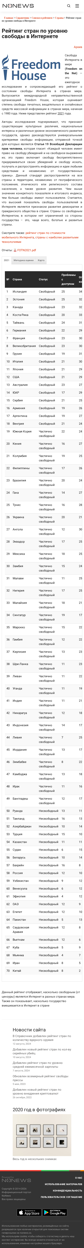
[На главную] (18, 6)
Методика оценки (24, 260)
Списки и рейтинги (42, 18)
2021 (6, 260)
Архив (78, 47)
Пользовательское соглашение (61, 1197)
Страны (59, 18)
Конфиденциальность (67, 1190)
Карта (41, 260)
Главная (8, 18)
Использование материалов (63, 1184)
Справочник (22, 18)
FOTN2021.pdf (26, 250)
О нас (78, 1178)
